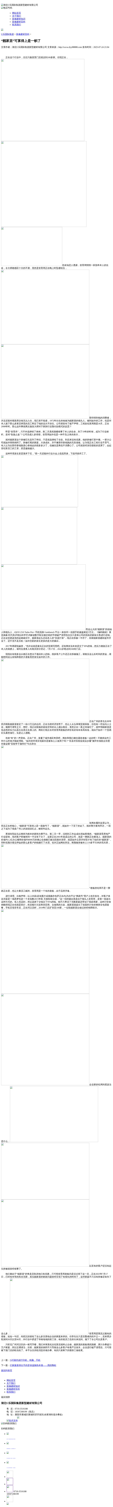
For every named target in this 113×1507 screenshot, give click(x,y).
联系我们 (16, 24)
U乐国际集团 (7, 34)
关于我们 (16, 16)
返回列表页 (6, 1370)
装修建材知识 (18, 19)
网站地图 (12, 1417)
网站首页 (16, 13)
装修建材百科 (18, 22)
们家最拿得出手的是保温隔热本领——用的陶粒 (33, 1365)
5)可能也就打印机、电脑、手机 (25, 1360)
